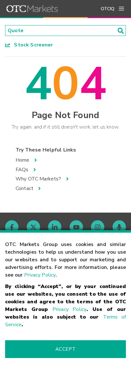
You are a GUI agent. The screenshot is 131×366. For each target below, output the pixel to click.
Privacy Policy (40, 274)
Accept (65, 349)
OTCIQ (107, 9)
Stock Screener (31, 44)
